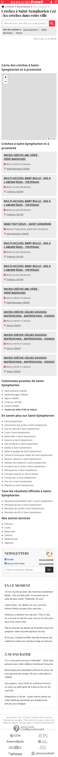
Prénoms (8, 524)
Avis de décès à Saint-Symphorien (21, 443)
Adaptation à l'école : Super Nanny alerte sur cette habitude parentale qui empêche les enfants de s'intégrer (28, 700)
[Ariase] (15, 753)
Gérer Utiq (49, 720)
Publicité (35, 717)
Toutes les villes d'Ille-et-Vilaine (20, 409)
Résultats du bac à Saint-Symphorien (22, 504)
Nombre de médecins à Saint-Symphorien (25, 462)
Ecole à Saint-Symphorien (17, 432)
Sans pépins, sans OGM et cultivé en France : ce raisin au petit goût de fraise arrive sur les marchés (28, 687)
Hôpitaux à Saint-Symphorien (19, 485)
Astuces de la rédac (16, 564)
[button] (5, 77)
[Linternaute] (15, 741)
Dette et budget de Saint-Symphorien (23, 451)
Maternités (9, 531)
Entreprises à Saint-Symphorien (20, 477)
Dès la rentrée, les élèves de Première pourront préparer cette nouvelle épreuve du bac (29, 630)
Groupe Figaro (26, 723)
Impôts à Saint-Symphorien (18, 447)
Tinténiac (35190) (14, 191)
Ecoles (7, 527)
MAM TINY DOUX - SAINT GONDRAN (27, 224)
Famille (10, 560)
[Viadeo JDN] (43, 747)
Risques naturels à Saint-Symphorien (22, 459)
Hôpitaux (8, 542)
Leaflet (53, 138)
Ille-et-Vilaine (23, 6)
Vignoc (19, 32)
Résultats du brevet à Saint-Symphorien (24, 508)
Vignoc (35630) (13, 325)
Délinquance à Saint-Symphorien (20, 470)
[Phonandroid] (43, 753)
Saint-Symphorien (13, 421)
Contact (27, 717)
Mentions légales (11, 723)
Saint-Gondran (30, 29)
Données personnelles (13, 720)
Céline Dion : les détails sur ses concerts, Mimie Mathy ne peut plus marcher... (26, 607)
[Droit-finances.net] (43, 742)
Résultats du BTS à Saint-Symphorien (22, 512)
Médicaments (11, 539)
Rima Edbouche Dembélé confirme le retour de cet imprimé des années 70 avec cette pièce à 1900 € (29, 673)
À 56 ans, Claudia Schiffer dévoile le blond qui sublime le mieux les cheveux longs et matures (28, 639)
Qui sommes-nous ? (14, 717)
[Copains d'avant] (15, 747)
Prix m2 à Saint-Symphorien (18, 481)
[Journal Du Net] (43, 736)
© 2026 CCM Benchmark (44, 723)
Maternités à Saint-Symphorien (20, 436)
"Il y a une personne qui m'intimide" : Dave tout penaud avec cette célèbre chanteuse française (29, 662)
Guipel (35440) (11, 405)
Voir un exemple (46, 559)
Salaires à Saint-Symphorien (18, 440)
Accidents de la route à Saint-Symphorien (25, 466)
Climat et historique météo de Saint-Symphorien (28, 455)
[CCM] (15, 736)
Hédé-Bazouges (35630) (18, 168)
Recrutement (46, 717)
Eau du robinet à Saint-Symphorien (22, 428)
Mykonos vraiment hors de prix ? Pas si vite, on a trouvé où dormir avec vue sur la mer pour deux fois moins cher (29, 618)
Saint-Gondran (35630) (17, 233)
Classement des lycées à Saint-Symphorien (25, 425)
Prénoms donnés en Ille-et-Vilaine (21, 474)
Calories (8, 535)
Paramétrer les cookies (34, 720)
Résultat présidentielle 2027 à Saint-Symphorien (28, 501)
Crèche (10, 6)
